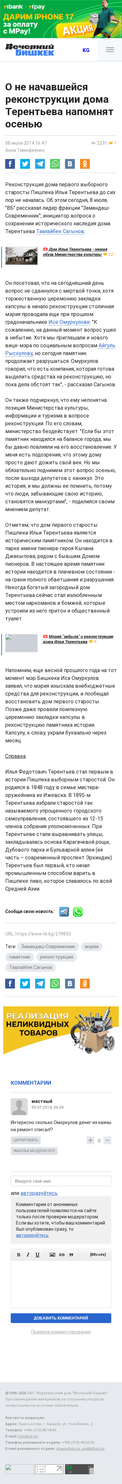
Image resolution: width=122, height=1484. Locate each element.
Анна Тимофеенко (25, 150)
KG (86, 50)
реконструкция (56, 957)
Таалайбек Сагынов (60, 231)
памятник (19, 957)
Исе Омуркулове (69, 322)
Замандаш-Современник (48, 946)
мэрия (92, 946)
